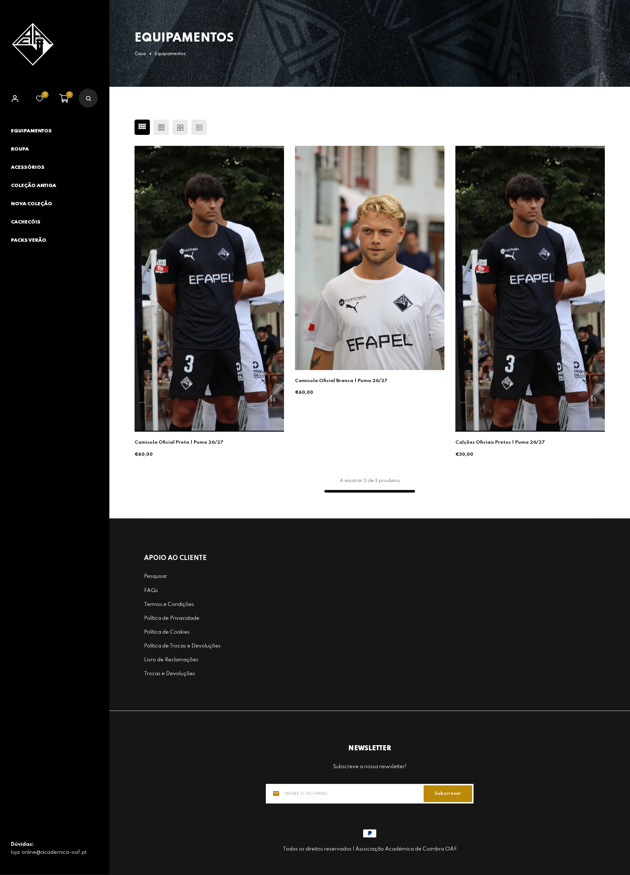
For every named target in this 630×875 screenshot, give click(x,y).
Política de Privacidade (171, 618)
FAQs (151, 590)
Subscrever (448, 793)
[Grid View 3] (161, 127)
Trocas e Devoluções (169, 673)
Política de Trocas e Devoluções (182, 646)
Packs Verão (28, 240)
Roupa (20, 149)
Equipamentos (31, 131)
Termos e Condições (169, 604)
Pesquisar (155, 576)
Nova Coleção (31, 204)
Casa (140, 54)
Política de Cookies (167, 632)
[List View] (199, 127)
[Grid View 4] (142, 127)
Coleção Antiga (33, 185)
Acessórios (27, 167)
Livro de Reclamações (171, 659)
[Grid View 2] (180, 127)
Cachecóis (25, 222)
